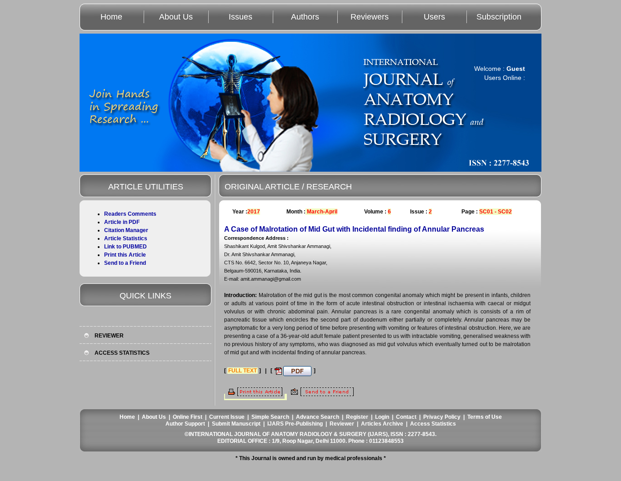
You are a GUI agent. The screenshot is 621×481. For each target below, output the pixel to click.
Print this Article (125, 255)
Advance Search (317, 417)
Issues (240, 16)
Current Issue (227, 417)
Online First (187, 417)
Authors (305, 16)
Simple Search (270, 417)
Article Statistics (125, 238)
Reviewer (342, 424)
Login (382, 417)
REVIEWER (109, 335)
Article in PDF (122, 222)
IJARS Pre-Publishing (295, 424)
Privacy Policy (442, 417)
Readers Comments (130, 214)
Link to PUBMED (125, 246)
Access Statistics (433, 424)
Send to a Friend (125, 263)
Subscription (498, 16)
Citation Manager (126, 230)
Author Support (185, 424)
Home (111, 16)
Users (434, 16)
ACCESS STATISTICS (122, 353)
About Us (176, 16)
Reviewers (370, 16)
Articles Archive (382, 424)
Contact (406, 417)
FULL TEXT (242, 370)
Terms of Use (484, 417)
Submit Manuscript (236, 424)
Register (357, 417)
